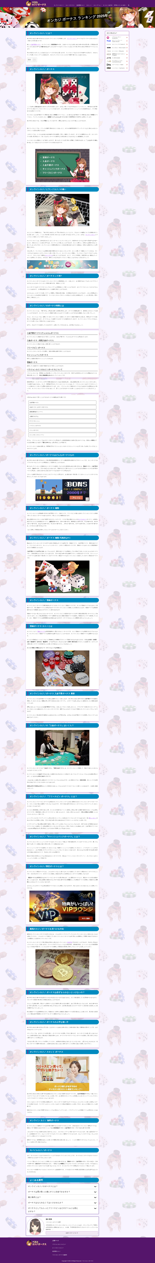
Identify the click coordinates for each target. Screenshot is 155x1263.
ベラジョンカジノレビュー (59, 1244)
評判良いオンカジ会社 (119, 5)
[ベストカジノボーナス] (36, 6)
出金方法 (69, 942)
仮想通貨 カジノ (81, 5)
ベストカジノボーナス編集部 (59, 1254)
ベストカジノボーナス (87, 1261)
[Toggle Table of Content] (33, 59)
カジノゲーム (97, 5)
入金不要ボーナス (35, 44)
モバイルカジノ (82, 519)
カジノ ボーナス (70, 5)
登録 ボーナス (41, 631)
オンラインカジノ (58, 5)
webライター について (72, 1233)
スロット (88, 5)
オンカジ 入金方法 (107, 5)
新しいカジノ (92, 818)
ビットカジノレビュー (58, 1247)
